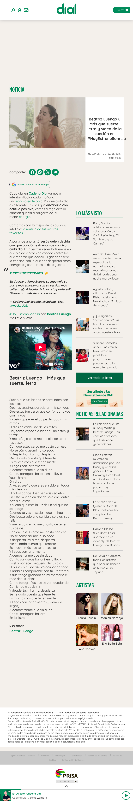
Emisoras (45, 755)
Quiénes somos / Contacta (23, 755)
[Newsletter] (26, 10)
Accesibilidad (76, 755)
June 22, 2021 (18, 305)
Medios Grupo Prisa (66, 781)
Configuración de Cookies (73, 760)
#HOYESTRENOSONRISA (26, 273)
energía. (25, 217)
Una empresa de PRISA (66, 773)
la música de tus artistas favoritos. (33, 231)
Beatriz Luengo (21, 631)
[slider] (66, 789)
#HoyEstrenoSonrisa (24, 314)
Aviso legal (60, 755)
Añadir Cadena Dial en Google (33, 184)
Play (126, 795)
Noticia (16, 89)
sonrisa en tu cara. (29, 201)
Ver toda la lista (99, 378)
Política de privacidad (97, 755)
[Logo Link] (66, 8)
